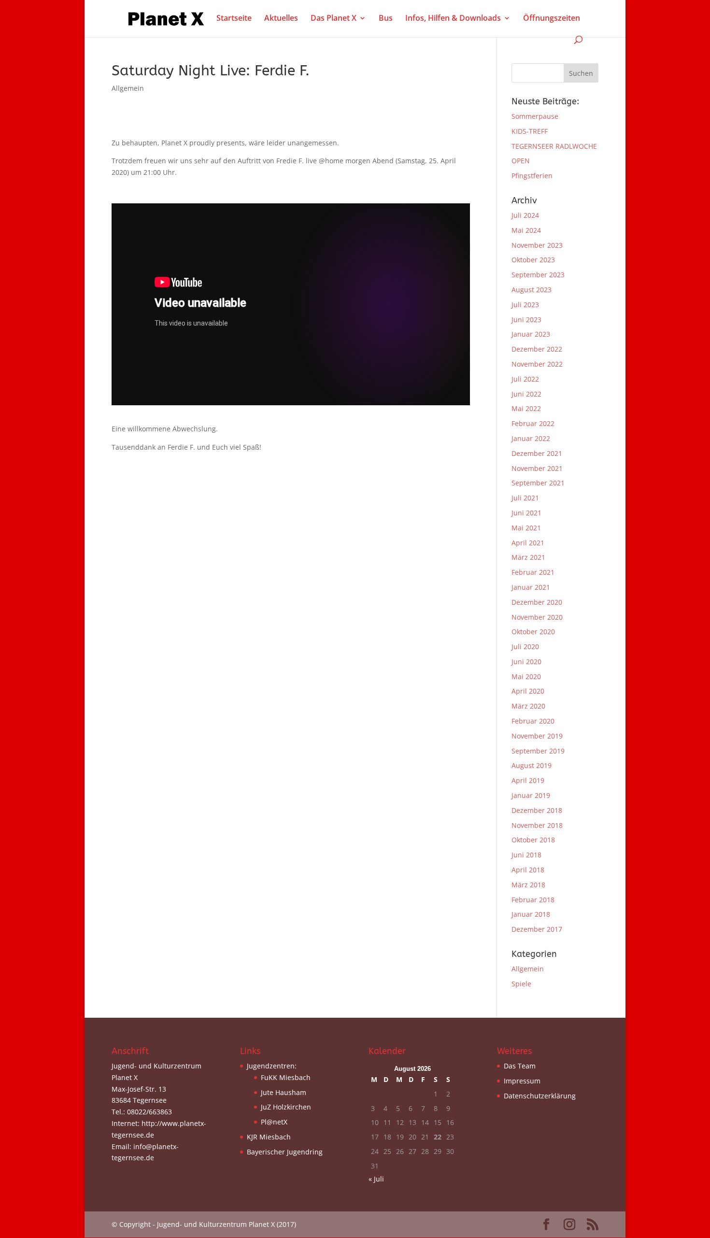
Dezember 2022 (536, 349)
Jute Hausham (283, 1092)
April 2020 (527, 691)
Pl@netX (274, 1121)
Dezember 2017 (536, 929)
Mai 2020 (526, 676)
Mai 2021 (526, 527)
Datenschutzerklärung (540, 1095)
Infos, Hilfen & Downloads (453, 18)
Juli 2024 (525, 215)
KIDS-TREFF (529, 131)
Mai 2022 (526, 408)
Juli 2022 (525, 379)
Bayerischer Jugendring (285, 1151)
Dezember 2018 (536, 810)
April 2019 (527, 780)
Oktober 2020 (533, 631)
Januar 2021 (530, 587)
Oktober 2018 (533, 839)
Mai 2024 (526, 230)
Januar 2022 (530, 438)
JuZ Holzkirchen (286, 1106)
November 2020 (537, 617)
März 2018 (528, 884)
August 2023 (531, 289)
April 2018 (527, 869)
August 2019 (531, 765)
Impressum (522, 1080)
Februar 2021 (532, 572)
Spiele (521, 983)
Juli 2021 (525, 497)
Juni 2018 (526, 854)
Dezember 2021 (536, 453)
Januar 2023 (530, 334)
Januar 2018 (530, 914)
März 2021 (528, 557)
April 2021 (527, 542)
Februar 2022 (532, 423)
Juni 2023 (526, 319)
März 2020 (528, 706)
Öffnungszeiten (551, 18)
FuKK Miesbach (286, 1077)
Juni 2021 (526, 512)
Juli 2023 (525, 304)
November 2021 (537, 468)
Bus (386, 18)
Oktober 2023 (533, 259)
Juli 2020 (525, 646)
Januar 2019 (530, 795)
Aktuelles (281, 18)
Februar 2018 (532, 899)
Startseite (234, 18)
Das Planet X (333, 18)
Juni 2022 (526, 393)
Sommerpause (534, 116)
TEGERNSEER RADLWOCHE (554, 146)
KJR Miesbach (269, 1136)
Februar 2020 (532, 721)
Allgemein (128, 88)
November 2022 (537, 364)
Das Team (520, 1065)
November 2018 (537, 825)
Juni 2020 (526, 661)
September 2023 (538, 274)
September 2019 (538, 750)
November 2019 (537, 735)
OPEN (520, 160)
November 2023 (537, 245)
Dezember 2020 (536, 602)
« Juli (376, 1178)
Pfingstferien (532, 175)
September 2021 (538, 482)
